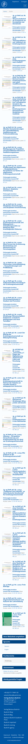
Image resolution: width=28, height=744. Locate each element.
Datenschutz (7, 737)
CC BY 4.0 (24, 32)
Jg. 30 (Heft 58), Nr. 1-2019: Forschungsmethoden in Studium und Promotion (12, 299)
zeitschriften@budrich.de (12, 695)
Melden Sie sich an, (8, 671)
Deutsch (7, 646)
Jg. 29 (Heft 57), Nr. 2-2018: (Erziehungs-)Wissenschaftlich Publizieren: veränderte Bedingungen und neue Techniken (14, 318)
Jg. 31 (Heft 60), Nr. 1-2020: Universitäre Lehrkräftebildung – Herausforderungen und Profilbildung (14, 265)
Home (5, 11)
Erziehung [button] (8, 661)
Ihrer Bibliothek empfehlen (13, 637)
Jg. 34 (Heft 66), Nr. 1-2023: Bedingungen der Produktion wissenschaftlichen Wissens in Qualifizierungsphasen (14, 149)
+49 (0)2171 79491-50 (11, 692)
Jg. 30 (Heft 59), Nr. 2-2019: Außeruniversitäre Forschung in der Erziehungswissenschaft (14, 282)
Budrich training (9, 725)
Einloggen (24, 1)
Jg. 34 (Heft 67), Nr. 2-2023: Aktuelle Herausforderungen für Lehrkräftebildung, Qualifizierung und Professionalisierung (13, 130)
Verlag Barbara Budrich (12, 709)
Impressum (7, 735)
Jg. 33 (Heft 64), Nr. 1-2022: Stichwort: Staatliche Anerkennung (12, 189)
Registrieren (15, 1)
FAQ (19, 735)
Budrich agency (9, 728)
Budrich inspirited (10, 722)
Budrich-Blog (8, 715)
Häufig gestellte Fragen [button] (12, 679)
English (7, 649)
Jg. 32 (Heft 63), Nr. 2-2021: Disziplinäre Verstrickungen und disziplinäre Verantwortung (14, 205)
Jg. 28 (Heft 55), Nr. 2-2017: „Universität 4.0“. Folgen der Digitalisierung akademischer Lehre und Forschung (18, 355)
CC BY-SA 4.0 (15, 328)
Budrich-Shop (8, 712)
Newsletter (14, 735)
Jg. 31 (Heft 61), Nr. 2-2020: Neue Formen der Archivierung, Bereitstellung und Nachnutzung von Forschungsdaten (14, 246)
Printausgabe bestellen (10, 252)
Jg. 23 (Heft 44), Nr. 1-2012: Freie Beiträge (14, 585)
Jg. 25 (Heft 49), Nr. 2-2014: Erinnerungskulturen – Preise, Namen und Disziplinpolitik (20, 471)
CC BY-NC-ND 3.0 (17, 393)
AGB (23, 735)
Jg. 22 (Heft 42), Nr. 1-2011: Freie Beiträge (19, 614)
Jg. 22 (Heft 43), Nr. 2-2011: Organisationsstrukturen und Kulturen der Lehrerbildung (13, 599)
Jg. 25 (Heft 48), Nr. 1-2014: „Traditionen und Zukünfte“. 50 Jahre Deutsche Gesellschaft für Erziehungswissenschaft (14, 492)
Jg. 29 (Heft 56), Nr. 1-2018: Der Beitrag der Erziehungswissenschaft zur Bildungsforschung (14, 335)
